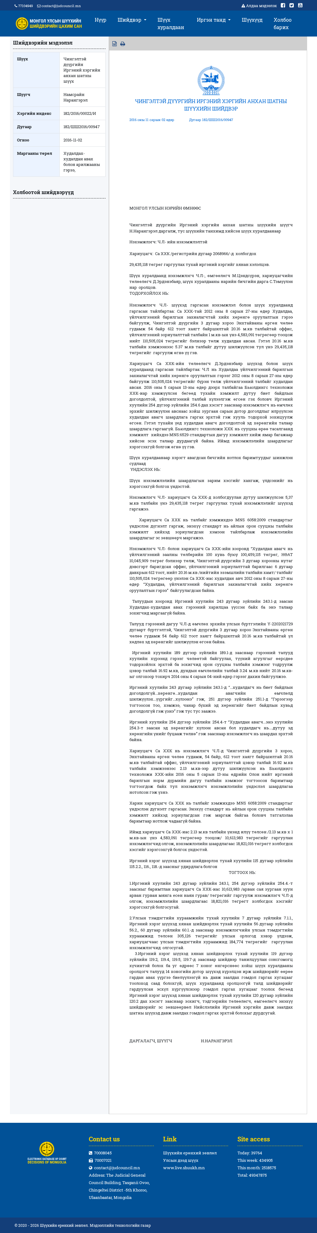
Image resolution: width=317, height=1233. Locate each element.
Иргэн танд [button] (212, 19)
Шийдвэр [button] (130, 19)
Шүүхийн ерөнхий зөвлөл (190, 1153)
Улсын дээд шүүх (180, 1160)
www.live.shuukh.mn (184, 1167)
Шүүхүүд (252, 19)
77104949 (25, 5)
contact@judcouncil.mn (61, 5)
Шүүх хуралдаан (171, 23)
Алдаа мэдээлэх (261, 5)
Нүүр (100, 19)
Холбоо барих (283, 23)
